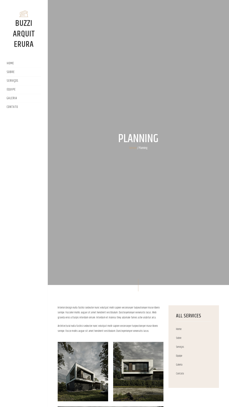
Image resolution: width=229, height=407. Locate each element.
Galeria (12, 98)
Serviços (12, 81)
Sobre (11, 72)
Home (10, 63)
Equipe (11, 89)
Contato (12, 107)
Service (133, 148)
